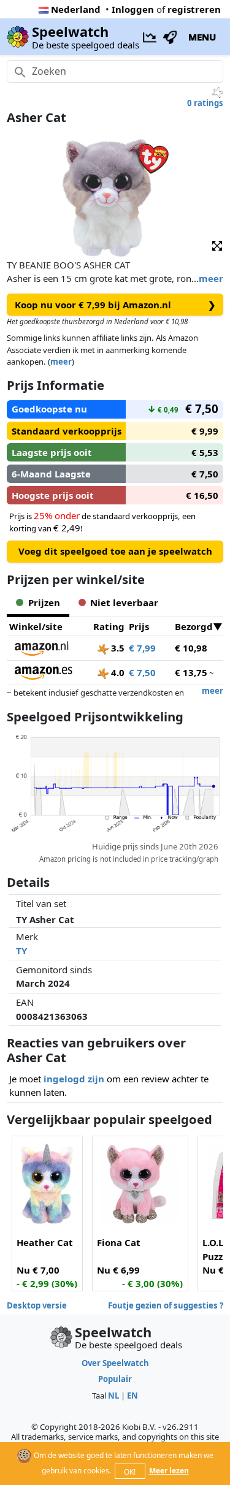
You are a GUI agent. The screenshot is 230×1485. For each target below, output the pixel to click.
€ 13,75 (191, 672)
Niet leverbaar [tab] (124, 602)
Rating (109, 626)
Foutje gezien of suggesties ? (165, 1305)
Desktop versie (37, 1305)
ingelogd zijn (74, 1079)
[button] (217, 245)
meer (211, 278)
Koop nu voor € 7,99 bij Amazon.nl (115, 304)
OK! (130, 1472)
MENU (202, 37)
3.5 (117, 648)
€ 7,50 (142, 672)
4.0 (117, 672)
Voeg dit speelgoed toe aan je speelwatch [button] (115, 551)
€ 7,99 (142, 648)
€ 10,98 (191, 648)
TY (21, 950)
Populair (115, 1378)
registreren (194, 9)
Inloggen (133, 9)
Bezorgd (194, 626)
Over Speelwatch (115, 1363)
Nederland (76, 9)
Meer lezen (169, 1470)
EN (132, 1395)
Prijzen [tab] (44, 602)
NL (113, 1395)
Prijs (139, 626)
